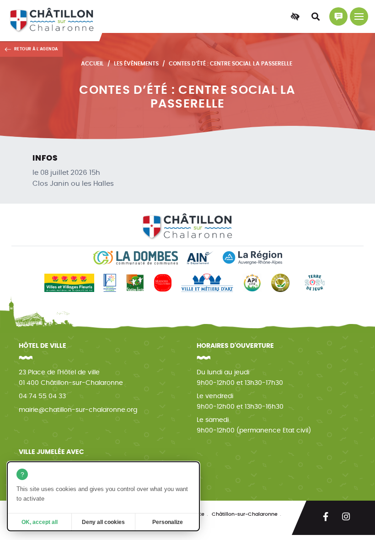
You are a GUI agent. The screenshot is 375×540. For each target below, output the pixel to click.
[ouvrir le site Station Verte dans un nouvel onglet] (135, 283)
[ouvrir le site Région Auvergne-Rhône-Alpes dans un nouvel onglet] (252, 258)
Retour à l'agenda (36, 49)
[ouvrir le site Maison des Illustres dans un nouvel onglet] (163, 283)
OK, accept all (39, 522)
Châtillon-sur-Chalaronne (245, 514)
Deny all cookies (103, 522)
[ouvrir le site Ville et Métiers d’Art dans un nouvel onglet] (207, 283)
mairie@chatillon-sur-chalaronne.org (78, 410)
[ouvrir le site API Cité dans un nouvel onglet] (252, 283)
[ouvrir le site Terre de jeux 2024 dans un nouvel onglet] (315, 283)
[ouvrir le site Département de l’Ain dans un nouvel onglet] (200, 258)
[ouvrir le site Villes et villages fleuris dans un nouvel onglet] (69, 283)
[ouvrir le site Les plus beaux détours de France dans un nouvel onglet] (109, 283)
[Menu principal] (359, 16)
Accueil (92, 63)
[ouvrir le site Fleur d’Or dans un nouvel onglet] (280, 283)
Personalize (167, 522)
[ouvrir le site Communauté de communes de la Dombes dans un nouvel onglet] (135, 258)
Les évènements (136, 63)
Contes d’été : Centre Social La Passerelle (230, 63)
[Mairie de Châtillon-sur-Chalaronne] (52, 20)
